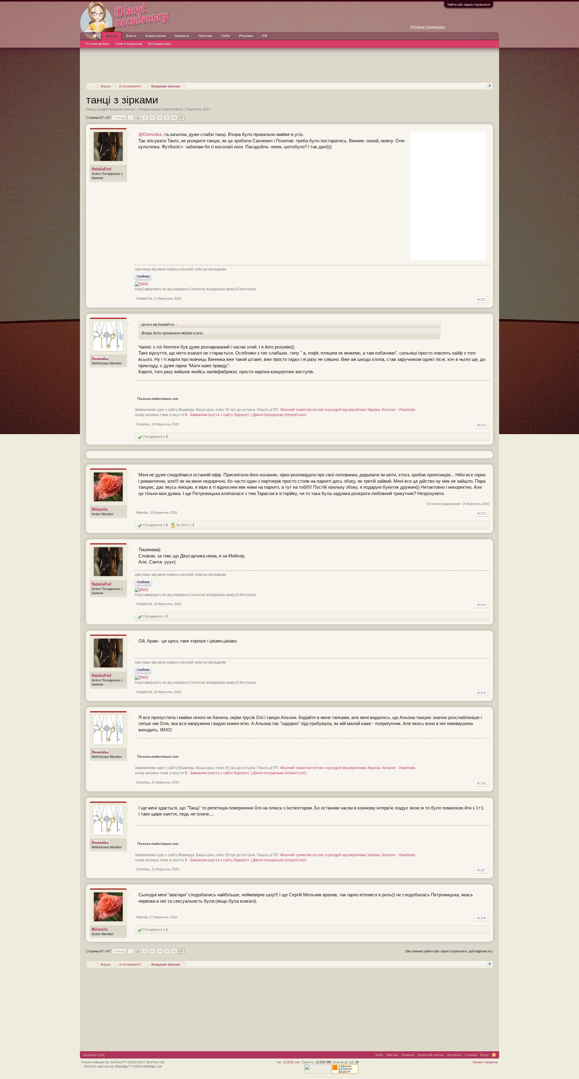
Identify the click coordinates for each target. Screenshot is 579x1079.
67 (181, 117)
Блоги (131, 36)
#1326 (481, 783)
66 (174, 117)
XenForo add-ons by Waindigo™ (107, 1066)
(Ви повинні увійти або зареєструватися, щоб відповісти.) (449, 951)
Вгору (484, 1055)
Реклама (246, 36)
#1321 (481, 299)
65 (167, 117)
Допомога (454, 1055)
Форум (111, 36)
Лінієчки (205, 36)
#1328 (481, 918)
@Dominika (150, 134)
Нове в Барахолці (128, 44)
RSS (494, 1055)
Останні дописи (97, 44)
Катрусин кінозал (122, 109)
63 (152, 117)
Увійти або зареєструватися (468, 4)
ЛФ (264, 36)
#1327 (481, 870)
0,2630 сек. (291, 1062)
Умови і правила (485, 1062)
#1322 (481, 425)
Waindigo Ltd (152, 1066)
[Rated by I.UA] (317, 1072)
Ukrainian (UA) (94, 1055)
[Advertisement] (289, 64)
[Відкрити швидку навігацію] (489, 86)
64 (160, 117)
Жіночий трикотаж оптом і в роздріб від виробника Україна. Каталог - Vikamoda (347, 410)
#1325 (481, 693)
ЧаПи (225, 36)
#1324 (481, 605)
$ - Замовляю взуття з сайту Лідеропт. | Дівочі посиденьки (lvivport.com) (245, 415)
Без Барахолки (159, 44)
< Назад (119, 117)
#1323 (481, 513)
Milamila (100, 509)
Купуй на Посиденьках (427, 27)
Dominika (143, 424)
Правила (182, 36)
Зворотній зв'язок (430, 1055)
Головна (471, 1055)
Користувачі (156, 36)
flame (179, 109)
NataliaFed (101, 169)
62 (145, 117)
